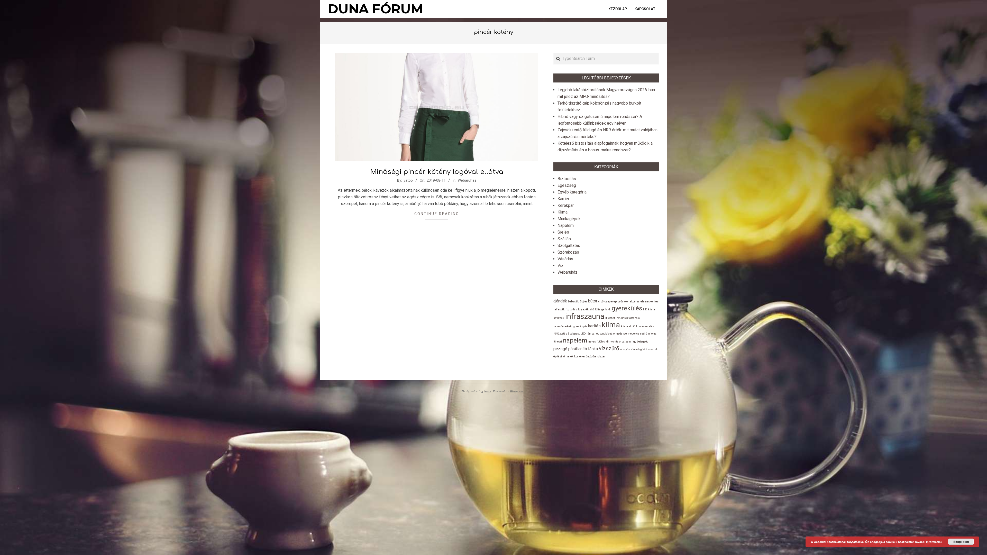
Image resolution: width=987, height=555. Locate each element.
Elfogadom (961, 541)
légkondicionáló (605, 333)
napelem (575, 340)
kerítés (594, 325)
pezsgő (560, 348)
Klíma (563, 212)
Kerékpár (566, 205)
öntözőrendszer (595, 356)
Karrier (563, 198)
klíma (611, 324)
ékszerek (652, 349)
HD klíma (649, 309)
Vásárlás (565, 258)
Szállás (564, 238)
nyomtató (615, 341)
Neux (487, 391)
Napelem (566, 225)
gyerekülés (627, 308)
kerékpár (581, 326)
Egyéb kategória (572, 192)
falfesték (559, 309)
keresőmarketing (564, 326)
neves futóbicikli (598, 341)
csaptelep (611, 301)
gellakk (606, 309)
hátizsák (558, 318)
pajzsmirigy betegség (635, 341)
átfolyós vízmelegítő (632, 349)
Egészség (567, 185)
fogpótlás (571, 309)
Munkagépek (569, 218)
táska (593, 348)
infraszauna (584, 316)
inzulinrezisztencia (628, 318)
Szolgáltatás (569, 245)
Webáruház (467, 180)
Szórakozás (568, 252)
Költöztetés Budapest (566, 333)
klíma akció (628, 326)
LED (583, 333)
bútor (592, 301)
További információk (928, 542)
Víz (560, 265)
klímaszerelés (645, 326)
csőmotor (623, 301)
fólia (597, 309)
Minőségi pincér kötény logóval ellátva (436, 171)
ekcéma (634, 301)
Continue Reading (436, 214)
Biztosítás (567, 178)
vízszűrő (609, 348)
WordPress (517, 391)
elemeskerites (650, 301)
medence (621, 333)
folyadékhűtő (586, 309)
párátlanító (577, 348)
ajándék (560, 301)
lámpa (591, 333)
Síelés (563, 232)
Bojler (583, 301)
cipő (601, 301)
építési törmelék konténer (569, 356)
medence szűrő (637, 333)
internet (610, 318)
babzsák (573, 301)
